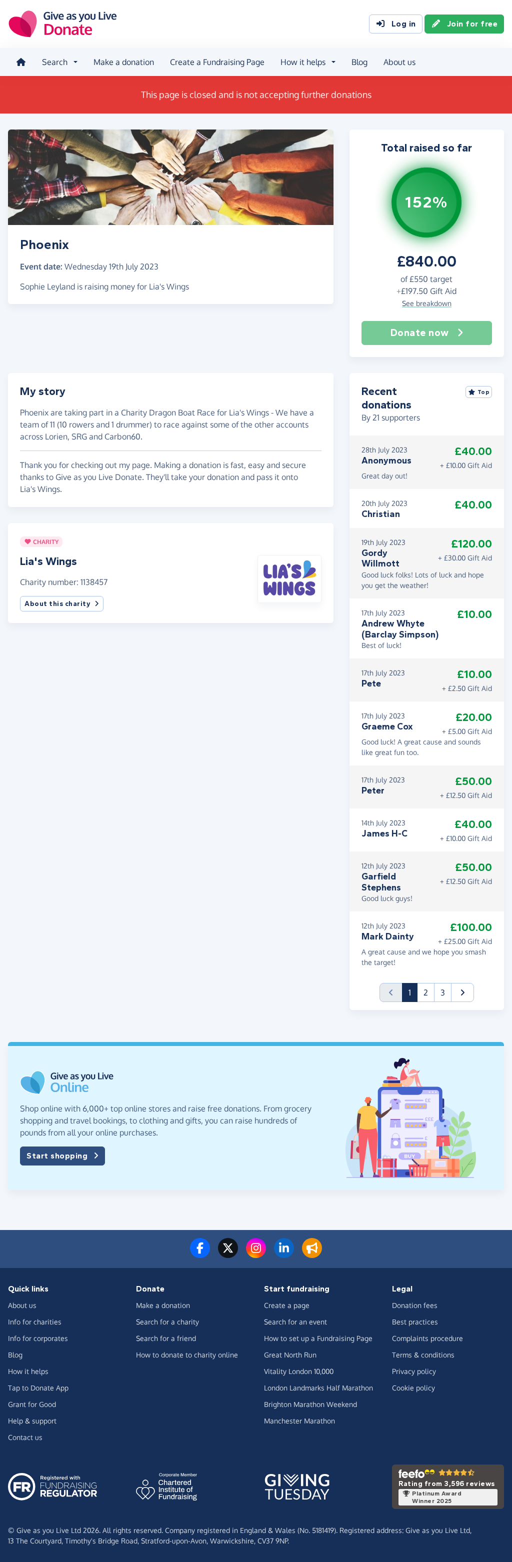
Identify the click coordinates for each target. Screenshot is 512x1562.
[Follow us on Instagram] (256, 1254)
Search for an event (295, 1322)
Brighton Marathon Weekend (310, 1404)
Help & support (32, 1420)
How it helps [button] (303, 62)
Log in (404, 23)
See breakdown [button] (427, 303)
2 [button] (426, 993)
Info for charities (35, 1322)
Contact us (25, 1437)
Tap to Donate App (38, 1388)
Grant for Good (32, 1404)
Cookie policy (413, 1388)
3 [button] (442, 993)
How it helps (28, 1371)
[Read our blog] (312, 1254)
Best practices (415, 1322)
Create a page (287, 1305)
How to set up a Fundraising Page (318, 1338)
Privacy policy (414, 1371)
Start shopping (57, 1155)
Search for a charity (167, 1322)
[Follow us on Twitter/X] (228, 1254)
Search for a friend (166, 1338)
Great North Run (290, 1354)
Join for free (472, 23)
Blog (360, 62)
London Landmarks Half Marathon (318, 1388)
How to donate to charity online (187, 1354)
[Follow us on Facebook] (200, 1254)
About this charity (57, 604)
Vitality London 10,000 (299, 1371)
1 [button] (413, 992)
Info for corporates (38, 1338)
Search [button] (55, 62)
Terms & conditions (423, 1354)
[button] (289, 578)
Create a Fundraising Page (217, 62)
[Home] (21, 62)
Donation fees (415, 1305)
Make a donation (124, 62)
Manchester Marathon (299, 1420)
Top (484, 392)
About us (400, 62)
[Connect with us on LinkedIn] (284, 1254)
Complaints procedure (427, 1338)
